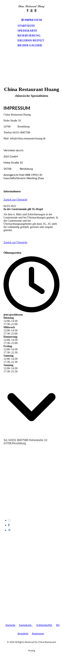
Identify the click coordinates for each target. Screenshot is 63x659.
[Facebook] (9, 525)
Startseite (26, 25)
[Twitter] (9, 530)
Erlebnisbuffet (44, 625)
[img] (31, 8)
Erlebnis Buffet (31, 40)
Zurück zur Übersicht (15, 199)
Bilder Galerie (30, 45)
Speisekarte (27, 30)
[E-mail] (9, 520)
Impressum (38, 633)
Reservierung (29, 35)
